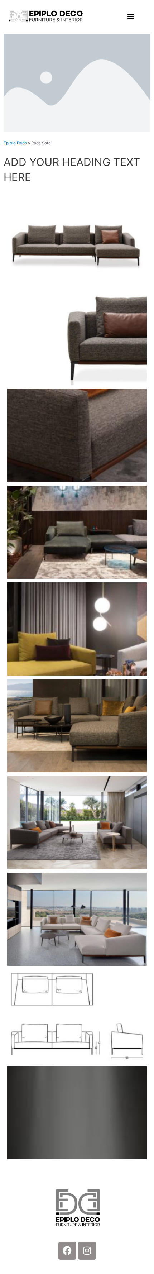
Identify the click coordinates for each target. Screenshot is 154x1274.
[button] (130, 16)
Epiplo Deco (15, 142)
